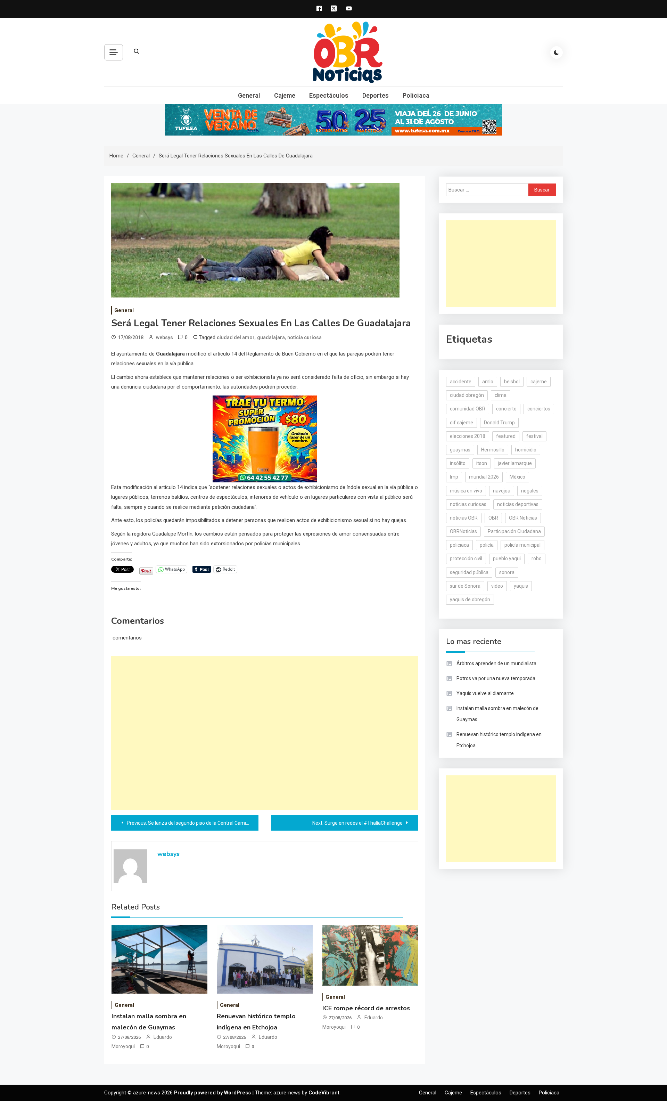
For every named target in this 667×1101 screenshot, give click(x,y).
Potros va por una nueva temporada (495, 678)
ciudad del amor (236, 337)
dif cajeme (461, 422)
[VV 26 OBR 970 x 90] (333, 119)
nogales (529, 491)
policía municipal (522, 545)
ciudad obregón (467, 395)
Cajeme (284, 95)
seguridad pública (469, 572)
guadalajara (271, 337)
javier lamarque (515, 463)
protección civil (466, 558)
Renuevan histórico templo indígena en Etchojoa (499, 740)
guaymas (460, 449)
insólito (458, 463)
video (497, 586)
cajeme (538, 381)
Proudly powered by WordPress (213, 1093)
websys (164, 337)
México (517, 477)
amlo (487, 381)
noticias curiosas (468, 504)
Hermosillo (492, 449)
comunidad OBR (467, 408)
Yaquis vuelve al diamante (485, 693)
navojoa (501, 491)
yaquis (521, 586)
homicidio (525, 449)
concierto (506, 408)
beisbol (512, 381)
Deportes (375, 95)
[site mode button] (556, 52)
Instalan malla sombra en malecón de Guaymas (497, 714)
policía (487, 545)
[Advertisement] (264, 733)
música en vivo (466, 491)
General (249, 95)
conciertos (538, 408)
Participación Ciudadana (514, 531)
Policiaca (416, 95)
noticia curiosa (304, 337)
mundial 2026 (484, 477)
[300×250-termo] (265, 438)
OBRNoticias (463, 531)
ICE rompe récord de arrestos (366, 1008)
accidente (460, 381)
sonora (506, 572)
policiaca (459, 545)
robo (537, 558)
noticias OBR (464, 518)
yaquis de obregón (470, 599)
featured (506, 436)
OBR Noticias (523, 518)
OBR (493, 518)
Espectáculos (328, 95)
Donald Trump (499, 422)
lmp (454, 477)
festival (534, 436)
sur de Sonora (465, 586)
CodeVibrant (323, 1093)
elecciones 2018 (467, 436)
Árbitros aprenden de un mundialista (496, 663)
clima (501, 395)
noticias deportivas (517, 504)
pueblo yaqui (507, 558)
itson (481, 463)
